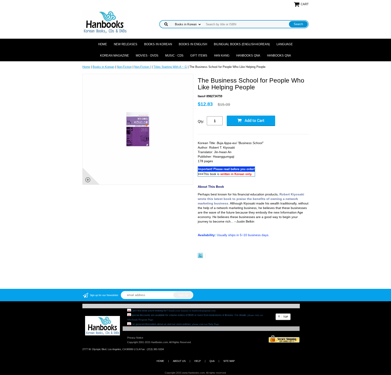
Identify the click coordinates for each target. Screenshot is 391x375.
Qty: (201, 121)
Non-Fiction (124, 67)
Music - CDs (174, 55)
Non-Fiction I (142, 67)
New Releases (125, 44)
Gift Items (198, 55)
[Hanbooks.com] (104, 22)
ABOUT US (179, 361)
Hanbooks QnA (248, 55)
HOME (160, 361)
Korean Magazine (114, 55)
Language (285, 44)
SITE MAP (229, 361)
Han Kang (221, 55)
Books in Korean (158, 44)
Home (102, 44)
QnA (212, 361)
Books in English (193, 44)
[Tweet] (200, 257)
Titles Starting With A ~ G (170, 67)
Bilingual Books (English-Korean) (242, 44)
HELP (197, 361)
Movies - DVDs (147, 55)
